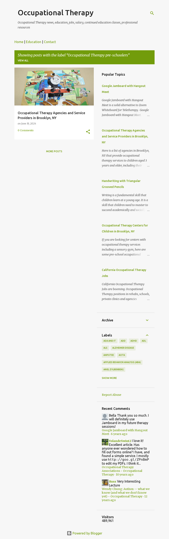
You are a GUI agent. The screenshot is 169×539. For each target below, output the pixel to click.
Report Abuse (111, 395)
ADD (123, 341)
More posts (54, 151)
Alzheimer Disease (123, 348)
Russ (112, 481)
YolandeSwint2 (120, 441)
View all (23, 60)
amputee (108, 355)
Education (33, 42)
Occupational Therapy (56, 12)
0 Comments (26, 130)
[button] (88, 132)
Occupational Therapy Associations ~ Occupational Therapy (122, 470)
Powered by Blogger (87, 533)
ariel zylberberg (113, 369)
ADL (144, 341)
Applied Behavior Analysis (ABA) (122, 362)
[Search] (152, 13)
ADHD (133, 341)
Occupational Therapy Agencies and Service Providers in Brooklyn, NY (125, 136)
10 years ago (125, 474)
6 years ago (119, 434)
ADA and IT (109, 341)
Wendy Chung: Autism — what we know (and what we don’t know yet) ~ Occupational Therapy (126, 492)
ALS (105, 348)
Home (18, 42)
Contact (50, 42)
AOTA (122, 355)
